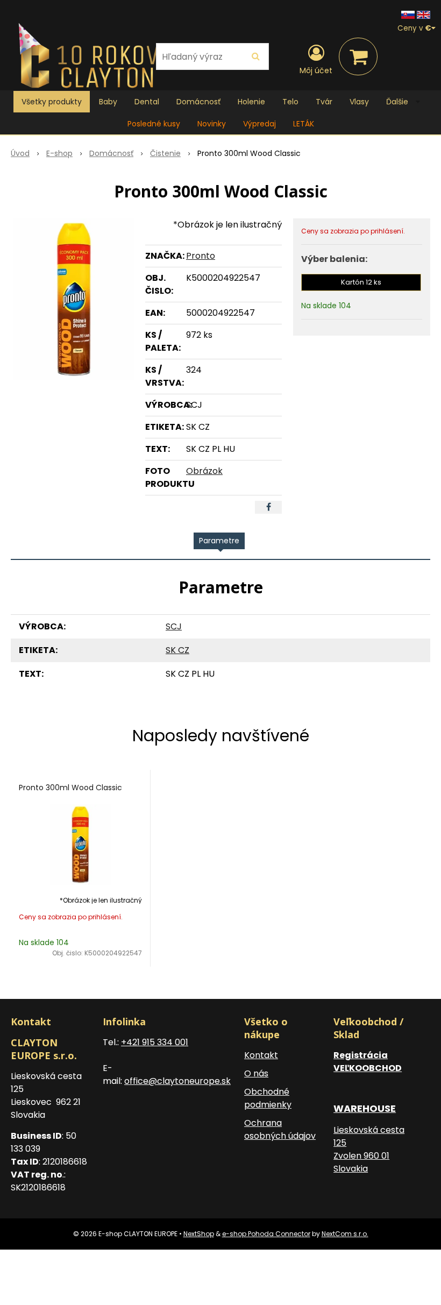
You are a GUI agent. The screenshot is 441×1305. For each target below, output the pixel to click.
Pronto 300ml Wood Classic (70, 787)
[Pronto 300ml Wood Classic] (74, 299)
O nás (256, 1073)
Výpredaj (259, 123)
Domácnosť (111, 153)
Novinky (211, 123)
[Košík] (358, 56)
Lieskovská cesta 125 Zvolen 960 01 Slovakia (368, 1149)
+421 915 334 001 (154, 1042)
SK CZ (177, 650)
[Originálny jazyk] (408, 14)
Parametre (219, 540)
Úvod (20, 153)
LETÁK (303, 123)
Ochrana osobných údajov (280, 1129)
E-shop (59, 153)
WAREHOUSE (364, 1108)
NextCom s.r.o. (345, 1233)
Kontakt (261, 1055)
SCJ (174, 626)
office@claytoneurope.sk (177, 1081)
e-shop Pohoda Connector (266, 1233)
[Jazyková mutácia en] (423, 14)
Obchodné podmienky (267, 1098)
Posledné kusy (153, 123)
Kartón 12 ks (361, 282)
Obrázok (204, 471)
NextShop (198, 1233)
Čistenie (165, 153)
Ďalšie (398, 101)
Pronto (200, 256)
